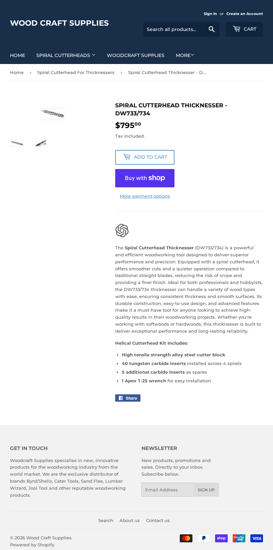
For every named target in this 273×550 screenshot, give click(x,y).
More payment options (145, 196)
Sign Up (206, 489)
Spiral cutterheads (64, 55)
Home (17, 55)
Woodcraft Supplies (135, 55)
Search (105, 520)
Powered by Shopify (32, 544)
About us (130, 520)
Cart (249, 29)
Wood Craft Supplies (59, 23)
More (183, 55)
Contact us (158, 520)
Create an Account (244, 13)
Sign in (210, 13)
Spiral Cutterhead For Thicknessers (76, 72)
